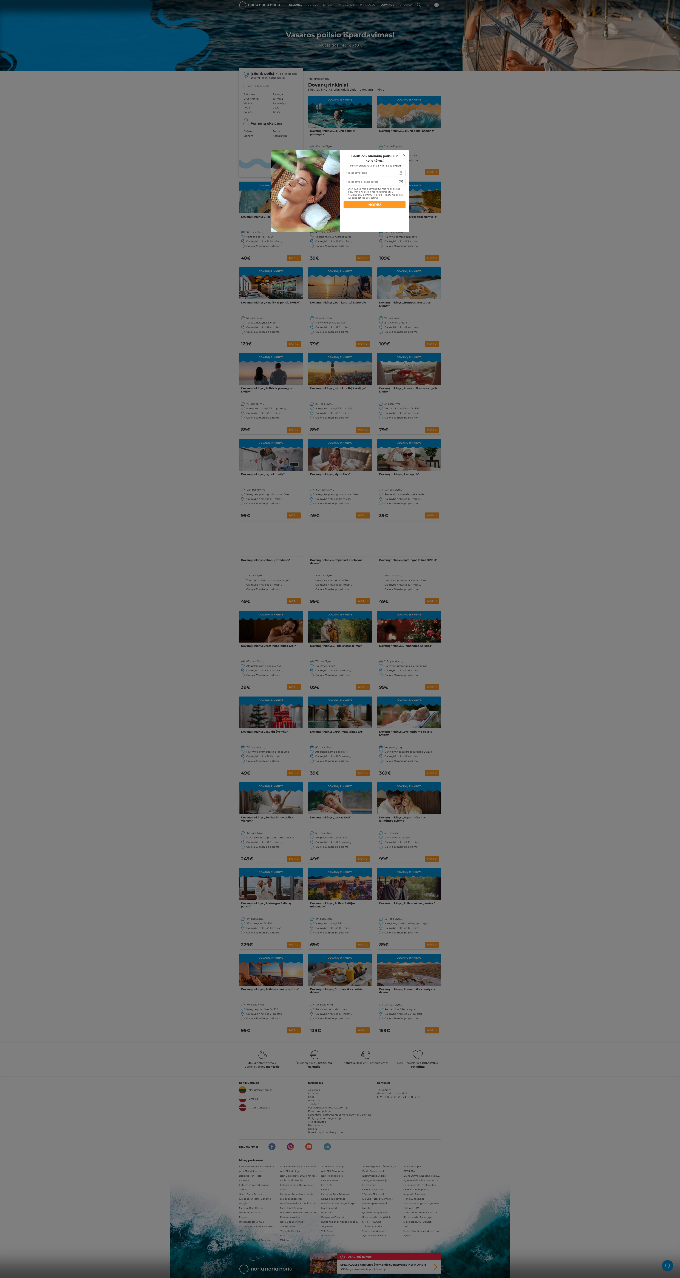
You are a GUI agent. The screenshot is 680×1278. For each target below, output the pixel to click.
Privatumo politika (394, 194)
